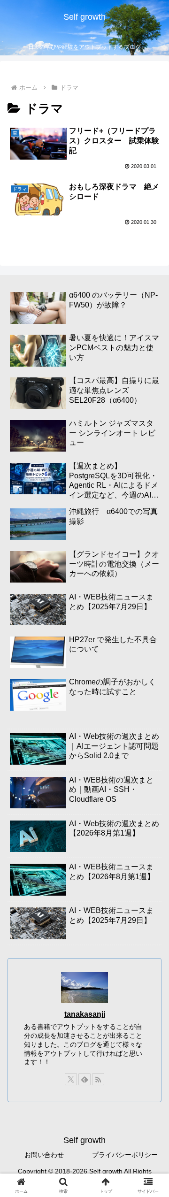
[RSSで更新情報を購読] (98, 1079)
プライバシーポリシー (125, 1155)
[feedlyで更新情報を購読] (84, 1079)
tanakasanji (84, 1014)
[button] (151, 1129)
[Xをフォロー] (71, 1079)
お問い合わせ (44, 1155)
